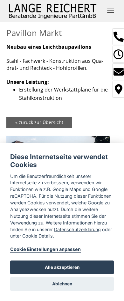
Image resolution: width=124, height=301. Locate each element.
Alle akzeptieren (62, 267)
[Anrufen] (118, 37)
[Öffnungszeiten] (118, 54)
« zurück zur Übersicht (39, 122)
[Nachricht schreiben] (118, 72)
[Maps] (118, 89)
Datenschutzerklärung (77, 229)
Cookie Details (37, 236)
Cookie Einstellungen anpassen (45, 249)
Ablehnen (62, 283)
